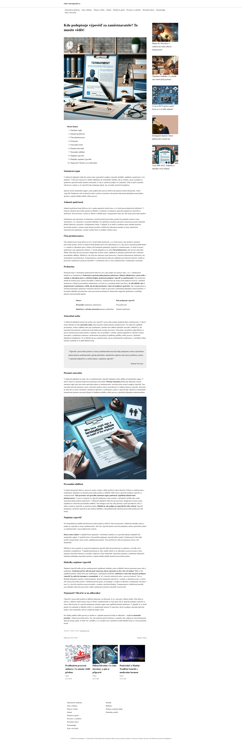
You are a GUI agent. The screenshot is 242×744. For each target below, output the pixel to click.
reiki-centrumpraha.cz (72, 4)
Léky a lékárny (87, 10)
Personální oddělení (77, 152)
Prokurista (74, 141)
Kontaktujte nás (84, 631)
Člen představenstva (77, 137)
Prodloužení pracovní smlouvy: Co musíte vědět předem (77, 669)
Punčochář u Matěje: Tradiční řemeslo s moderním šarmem (130, 669)
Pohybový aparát (119, 10)
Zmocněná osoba (76, 145)
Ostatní (108, 10)
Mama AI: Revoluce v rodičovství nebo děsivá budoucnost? (161, 46)
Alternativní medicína (72, 10)
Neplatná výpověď (77, 156)
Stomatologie (160, 10)
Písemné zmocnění (77, 148)
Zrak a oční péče (70, 13)
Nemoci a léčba (99, 10)
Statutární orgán (76, 130)
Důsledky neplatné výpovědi (80, 159)
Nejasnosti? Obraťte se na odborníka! (83, 163)
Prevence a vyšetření (134, 10)
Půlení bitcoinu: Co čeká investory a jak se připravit (104, 669)
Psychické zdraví (148, 10)
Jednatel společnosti (77, 134)
